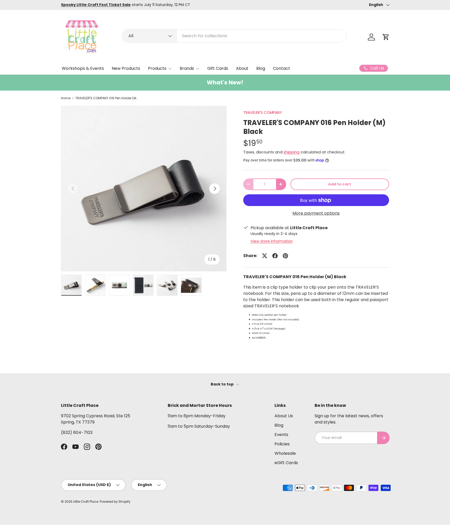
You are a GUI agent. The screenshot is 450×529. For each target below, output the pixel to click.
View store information (272, 241)
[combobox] (234, 35)
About (242, 68)
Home (65, 98)
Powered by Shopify (115, 501)
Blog (260, 68)
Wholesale (285, 453)
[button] (386, 37)
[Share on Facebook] (275, 256)
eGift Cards (286, 463)
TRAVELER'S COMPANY (262, 112)
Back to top (222, 384)
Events (281, 435)
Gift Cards (217, 68)
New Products (126, 68)
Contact (281, 68)
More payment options (316, 213)
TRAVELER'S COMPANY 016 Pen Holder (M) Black (106, 98)
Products (157, 68)
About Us (283, 416)
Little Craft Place (85, 501)
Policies (282, 444)
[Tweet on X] (264, 256)
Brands (187, 68)
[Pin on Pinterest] (285, 256)
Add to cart (339, 184)
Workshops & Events (83, 68)
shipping (291, 152)
